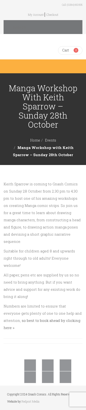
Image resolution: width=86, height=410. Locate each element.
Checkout (52, 15)
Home (35, 140)
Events (50, 140)
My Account (36, 15)
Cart (65, 50)
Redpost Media (30, 401)
